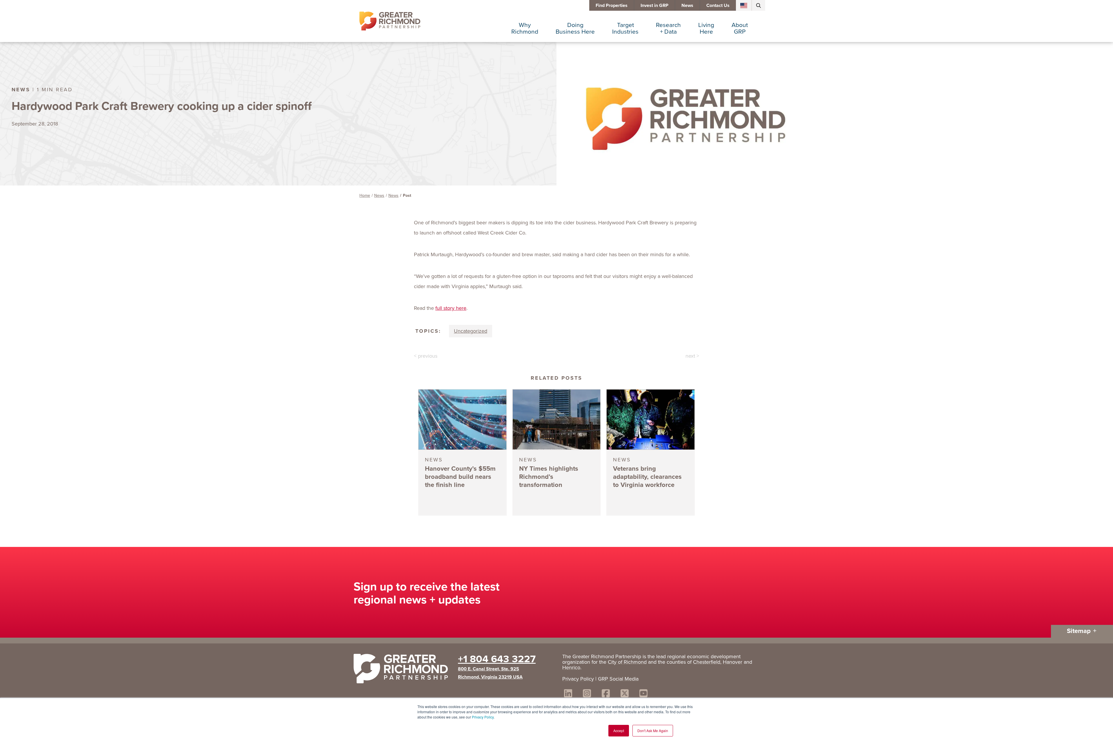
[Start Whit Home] (403, 670)
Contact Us (718, 5)
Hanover (732, 662)
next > (692, 356)
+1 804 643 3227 (497, 658)
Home (364, 195)
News (687, 5)
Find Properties (612, 5)
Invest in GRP (654, 5)
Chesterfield (706, 662)
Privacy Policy (483, 716)
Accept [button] (618, 730)
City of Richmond (627, 662)
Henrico (571, 667)
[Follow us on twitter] (624, 694)
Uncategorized (470, 331)
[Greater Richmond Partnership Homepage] (389, 21)
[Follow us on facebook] (606, 694)
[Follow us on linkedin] (568, 694)
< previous (425, 356)
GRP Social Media (618, 679)
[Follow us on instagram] (587, 694)
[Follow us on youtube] (643, 694)
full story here (450, 308)
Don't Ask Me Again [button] (652, 730)
